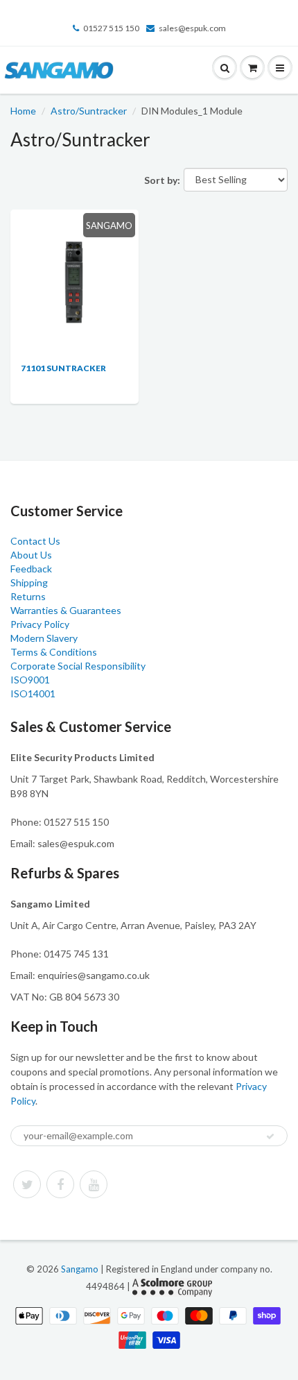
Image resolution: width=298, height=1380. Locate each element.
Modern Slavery (44, 638)
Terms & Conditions (53, 652)
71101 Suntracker (63, 368)
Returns (28, 596)
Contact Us (35, 541)
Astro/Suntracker (89, 111)
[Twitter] (27, 1184)
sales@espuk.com (192, 28)
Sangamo (79, 1269)
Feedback (31, 568)
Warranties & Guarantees (65, 610)
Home (23, 111)
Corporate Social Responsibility (78, 666)
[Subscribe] (270, 1136)
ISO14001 (32, 693)
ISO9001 (30, 679)
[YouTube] (93, 1184)
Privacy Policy (39, 624)
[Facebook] (60, 1184)
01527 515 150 (111, 28)
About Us (31, 555)
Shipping (29, 582)
